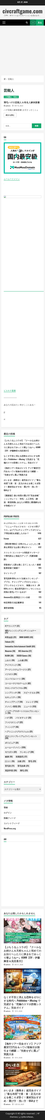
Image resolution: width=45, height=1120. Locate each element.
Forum (6, 538)
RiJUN (9, 655)
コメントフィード (12, 823)
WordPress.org (10, 828)
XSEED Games (24, 655)
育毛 (32, 761)
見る (40, 22)
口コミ (9, 761)
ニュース (30, 706)
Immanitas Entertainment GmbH (20, 646)
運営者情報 (9, 607)
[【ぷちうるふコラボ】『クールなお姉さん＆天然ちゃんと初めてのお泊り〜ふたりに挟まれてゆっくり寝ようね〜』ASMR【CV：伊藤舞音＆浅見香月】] (22, 930)
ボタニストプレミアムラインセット (21, 737)
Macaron (10, 650)
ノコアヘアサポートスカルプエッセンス (22, 711)
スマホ (8, 990)
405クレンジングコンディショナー (20, 631)
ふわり (10, 660)
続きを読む (11, 115)
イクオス (11, 674)
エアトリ (9, 1037)
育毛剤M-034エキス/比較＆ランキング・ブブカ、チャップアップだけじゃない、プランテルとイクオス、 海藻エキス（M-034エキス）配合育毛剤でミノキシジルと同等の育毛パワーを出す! (22, 585)
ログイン (8, 812)
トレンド (32, 701)
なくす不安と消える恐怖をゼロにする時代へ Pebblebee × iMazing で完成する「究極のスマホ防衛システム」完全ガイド (22, 459)
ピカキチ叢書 (10, 390)
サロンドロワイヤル (16, 687)
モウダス (11, 751)
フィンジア (12, 726)
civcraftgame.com (22, 11)
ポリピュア (11, 742)
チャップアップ (14, 701)
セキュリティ (13, 697)
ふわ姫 (23, 660)
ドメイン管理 (13, 706)
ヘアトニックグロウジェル (18, 731)
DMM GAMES (26, 637)
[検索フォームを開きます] (27, 22)
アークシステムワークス (18, 669)
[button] (4, 22)
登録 (6, 807)
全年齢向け (16, 940)
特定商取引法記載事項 (14, 602)
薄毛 (24, 770)
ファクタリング (14, 722)
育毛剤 (9, 765)
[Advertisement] (22, 49)
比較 (21, 761)
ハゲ (8, 717)
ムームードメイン (12, 179)
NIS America (25, 650)
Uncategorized (11, 1083)
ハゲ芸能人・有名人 (11, 97)
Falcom (9, 641)
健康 (9, 756)
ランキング (27, 751)
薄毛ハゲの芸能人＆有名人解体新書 (22, 102)
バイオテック (23, 717)
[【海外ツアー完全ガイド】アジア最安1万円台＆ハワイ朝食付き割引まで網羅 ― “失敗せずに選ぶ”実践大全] (22, 1027)
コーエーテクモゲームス (18, 683)
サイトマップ (10, 573)
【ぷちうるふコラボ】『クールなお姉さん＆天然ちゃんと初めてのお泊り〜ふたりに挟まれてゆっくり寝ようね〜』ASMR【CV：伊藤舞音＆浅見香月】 (22, 954)
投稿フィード (10, 817)
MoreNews (28, 1117)
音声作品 (25, 940)
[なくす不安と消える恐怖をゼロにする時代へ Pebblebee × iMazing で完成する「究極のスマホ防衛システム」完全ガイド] (22, 980)
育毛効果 (23, 765)
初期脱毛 (21, 756)
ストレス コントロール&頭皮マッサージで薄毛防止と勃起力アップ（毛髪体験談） (21, 556)
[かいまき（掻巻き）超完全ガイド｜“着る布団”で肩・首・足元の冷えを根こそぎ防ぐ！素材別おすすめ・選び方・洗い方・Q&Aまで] (22, 1074)
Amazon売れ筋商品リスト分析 (17, 597)
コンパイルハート (15, 678)
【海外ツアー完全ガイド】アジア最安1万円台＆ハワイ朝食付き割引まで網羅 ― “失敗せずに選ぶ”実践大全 (22, 471)
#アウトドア (12, 625)
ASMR (8, 940)
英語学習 (11, 770)
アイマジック (13, 664)
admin (8, 106)
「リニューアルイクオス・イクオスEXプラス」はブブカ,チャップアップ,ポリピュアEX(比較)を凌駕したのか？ (22, 530)
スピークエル (31, 692)
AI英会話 (10, 637)
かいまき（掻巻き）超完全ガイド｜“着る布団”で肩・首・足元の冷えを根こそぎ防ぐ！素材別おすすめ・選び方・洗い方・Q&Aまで (22, 1095)
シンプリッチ (12, 692)
